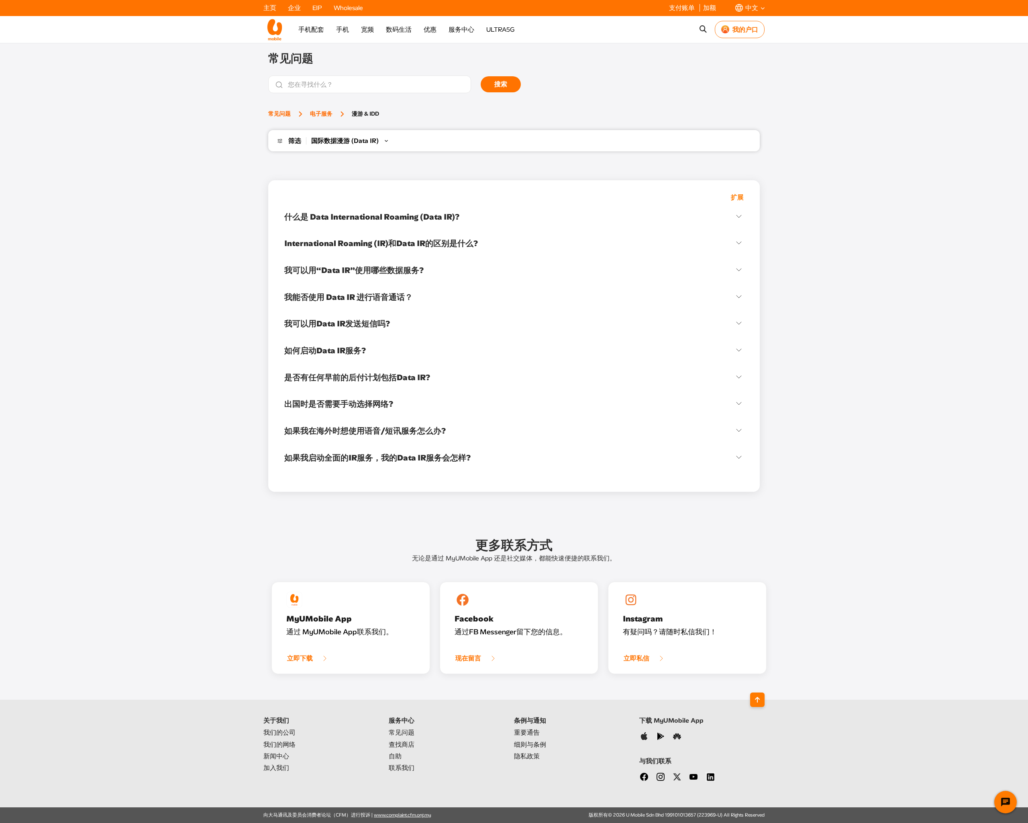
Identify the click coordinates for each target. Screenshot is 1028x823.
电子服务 (321, 113)
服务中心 (461, 29)
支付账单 (682, 8)
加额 (709, 8)
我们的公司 (279, 732)
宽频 (367, 29)
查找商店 (401, 744)
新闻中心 (276, 756)
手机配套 (311, 29)
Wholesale (348, 8)
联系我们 (401, 768)
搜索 (500, 84)
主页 (270, 8)
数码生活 (399, 29)
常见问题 (279, 113)
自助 (395, 756)
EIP (318, 8)
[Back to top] (757, 700)
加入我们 (276, 768)
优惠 (430, 29)
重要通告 (527, 732)
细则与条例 (530, 744)
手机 (342, 29)
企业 (295, 8)
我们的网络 (279, 744)
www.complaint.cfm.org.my (402, 815)
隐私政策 (527, 756)
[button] (750, 8)
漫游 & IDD (365, 113)
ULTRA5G (500, 29)
